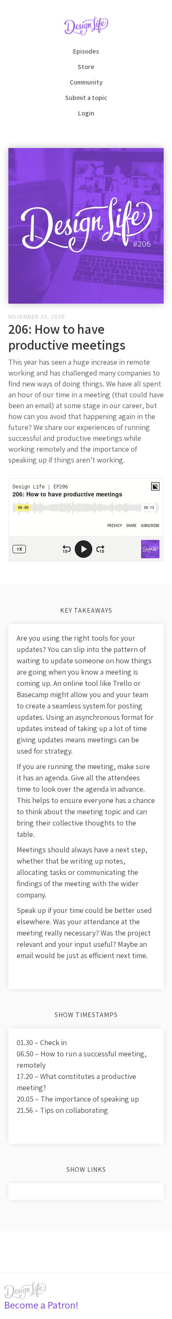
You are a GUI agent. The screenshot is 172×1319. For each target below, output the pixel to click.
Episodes (86, 51)
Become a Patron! (41, 1304)
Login (86, 113)
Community (86, 82)
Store (86, 66)
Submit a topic (86, 97)
